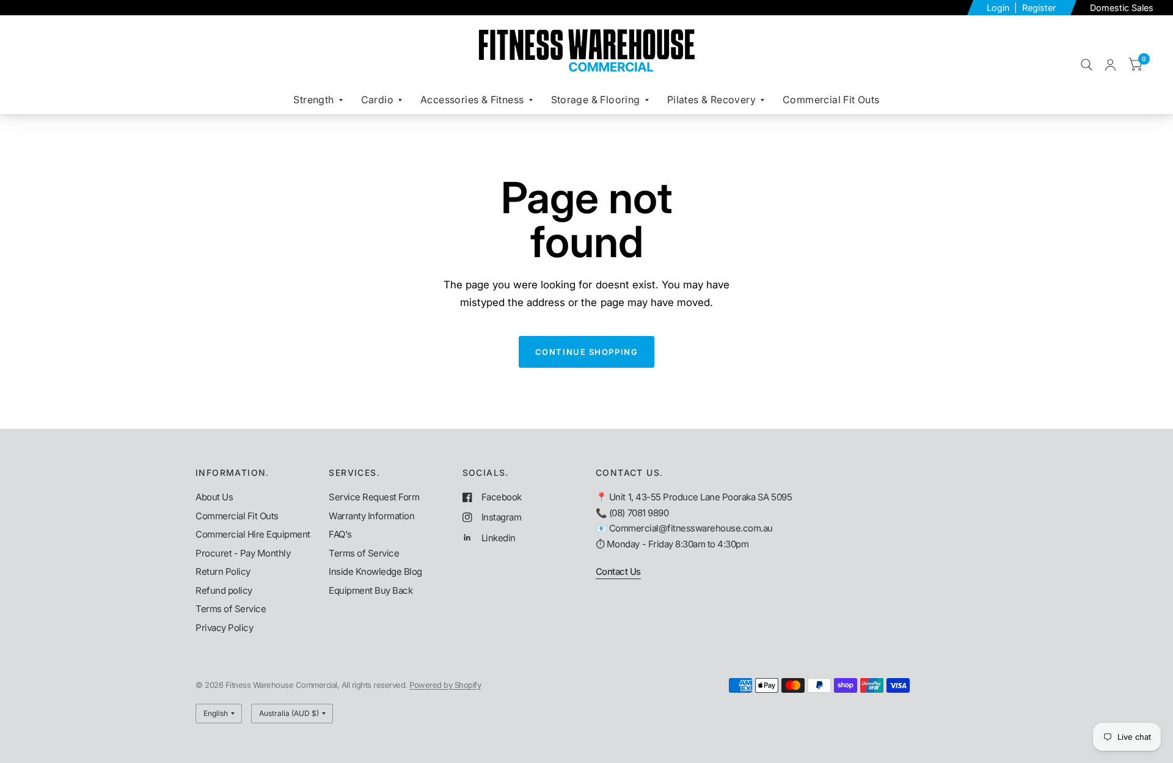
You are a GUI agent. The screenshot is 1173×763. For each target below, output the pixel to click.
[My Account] (1110, 64)
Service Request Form (374, 497)
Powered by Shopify (445, 685)
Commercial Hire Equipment (253, 534)
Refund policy (224, 590)
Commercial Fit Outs (831, 99)
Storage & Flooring (595, 99)
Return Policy (223, 571)
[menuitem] (317, 100)
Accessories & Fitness (472, 99)
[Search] (1086, 64)
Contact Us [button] (618, 571)
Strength (313, 99)
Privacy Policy (224, 627)
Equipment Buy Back (370, 590)
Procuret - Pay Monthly (243, 553)
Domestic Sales (1121, 7)
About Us (214, 497)
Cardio (377, 99)
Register (1039, 7)
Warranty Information (371, 516)
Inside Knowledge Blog (375, 571)
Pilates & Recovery (711, 99)
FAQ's (340, 534)
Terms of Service (231, 609)
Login (999, 7)
